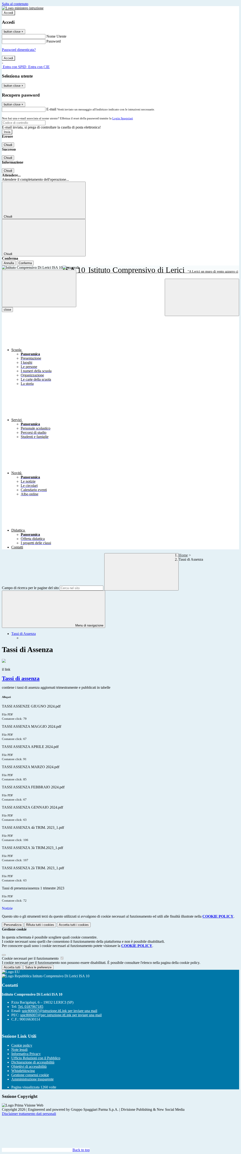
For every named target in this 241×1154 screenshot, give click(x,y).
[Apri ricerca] (202, 297)
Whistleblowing (23, 1071)
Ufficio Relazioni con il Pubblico (35, 1058)
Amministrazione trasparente (32, 1079)
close (7, 309)
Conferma (25, 263)
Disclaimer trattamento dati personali (29, 1114)
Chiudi (8, 145)
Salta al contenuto (15, 4)
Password (53, 41)
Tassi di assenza (21, 678)
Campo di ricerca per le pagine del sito (30, 588)
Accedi (8, 13)
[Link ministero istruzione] (23, 8)
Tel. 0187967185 (30, 1007)
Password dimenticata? (19, 50)
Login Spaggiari (122, 118)
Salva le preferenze (38, 967)
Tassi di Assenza (23, 634)
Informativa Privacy (26, 1054)
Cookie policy (21, 1045)
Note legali (19, 1050)
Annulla (9, 263)
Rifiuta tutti (40, 925)
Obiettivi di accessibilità (29, 1066)
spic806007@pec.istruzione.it (61, 1015)
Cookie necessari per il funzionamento (31, 958)
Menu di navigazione (88, 625)
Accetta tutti (74, 925)
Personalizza (12, 925)
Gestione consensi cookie (30, 1075)
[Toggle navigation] (39, 288)
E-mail (51, 109)
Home (183, 555)
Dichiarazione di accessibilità (32, 1062)
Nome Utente (56, 36)
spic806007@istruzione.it (59, 1011)
